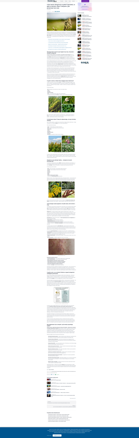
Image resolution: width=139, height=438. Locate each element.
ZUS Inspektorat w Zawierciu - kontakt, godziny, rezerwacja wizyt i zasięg (58, 415)
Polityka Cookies (49, 435)
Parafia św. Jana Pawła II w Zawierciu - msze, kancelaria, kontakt (57, 421)
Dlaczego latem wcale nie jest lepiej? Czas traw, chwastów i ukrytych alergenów (59, 39)
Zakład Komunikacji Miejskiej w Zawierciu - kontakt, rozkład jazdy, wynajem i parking (59, 417)
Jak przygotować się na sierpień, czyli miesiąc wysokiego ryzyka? (57, 49)
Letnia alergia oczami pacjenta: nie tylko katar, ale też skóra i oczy (57, 45)
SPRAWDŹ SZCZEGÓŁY (85, 9)
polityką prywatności (72, 432)
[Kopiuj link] (55, 11)
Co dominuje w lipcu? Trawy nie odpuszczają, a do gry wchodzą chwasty (58, 42)
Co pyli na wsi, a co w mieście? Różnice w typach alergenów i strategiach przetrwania (60, 47)
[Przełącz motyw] (91, 1)
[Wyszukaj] (79, 1)
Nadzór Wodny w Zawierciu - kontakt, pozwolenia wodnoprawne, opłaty (58, 418)
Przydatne (61, 1)
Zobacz (70, 1)
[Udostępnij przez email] (56, 11)
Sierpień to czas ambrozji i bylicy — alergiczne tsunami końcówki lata (57, 44)
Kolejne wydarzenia (72, 398)
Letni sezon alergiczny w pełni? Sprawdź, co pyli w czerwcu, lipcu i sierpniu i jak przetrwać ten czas (64, 371)
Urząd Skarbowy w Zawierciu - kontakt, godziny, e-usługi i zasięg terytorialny (58, 414)
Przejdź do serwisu (57, 435)
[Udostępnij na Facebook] (59, 11)
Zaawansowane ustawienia (80, 432)
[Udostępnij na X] (57, 11)
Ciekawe (66, 1)
